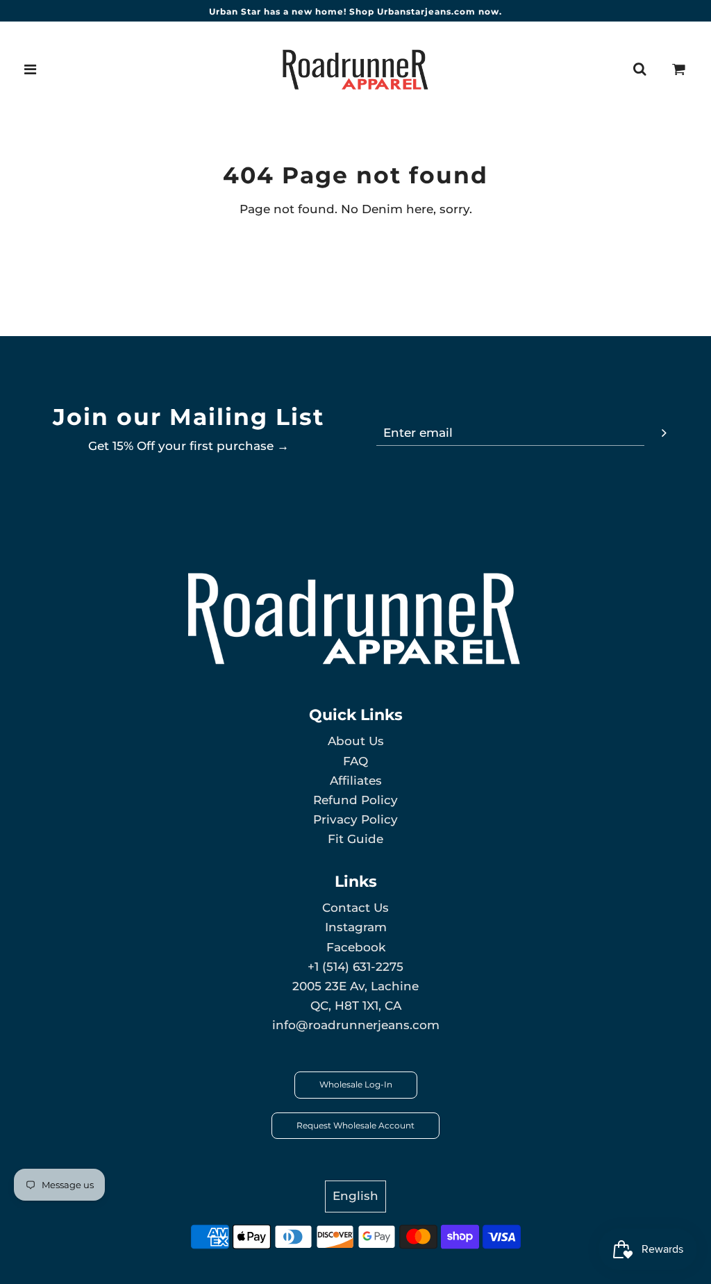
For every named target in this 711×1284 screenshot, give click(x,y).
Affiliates (356, 780)
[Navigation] (30, 69)
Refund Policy (355, 800)
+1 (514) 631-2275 (355, 967)
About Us (356, 741)
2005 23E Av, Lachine (355, 986)
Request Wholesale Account (355, 1125)
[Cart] (679, 69)
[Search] (639, 69)
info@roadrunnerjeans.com (356, 1025)
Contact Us (355, 908)
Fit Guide (355, 839)
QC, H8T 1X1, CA (355, 1005)
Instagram (356, 927)
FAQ (355, 761)
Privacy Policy (355, 819)
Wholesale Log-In (355, 1084)
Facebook (355, 947)
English (355, 1196)
